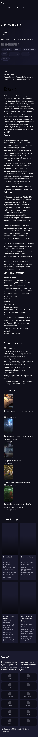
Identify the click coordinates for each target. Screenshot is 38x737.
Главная (4, 39)
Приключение (29, 49)
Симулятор (14, 54)
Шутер (25, 54)
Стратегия (6, 49)
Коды (29, 8)
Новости (13, 8)
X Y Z (8, 8)
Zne (3, 3)
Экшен (5, 58)
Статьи (25, 8)
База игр (19, 8)
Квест (17, 49)
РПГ (4, 54)
